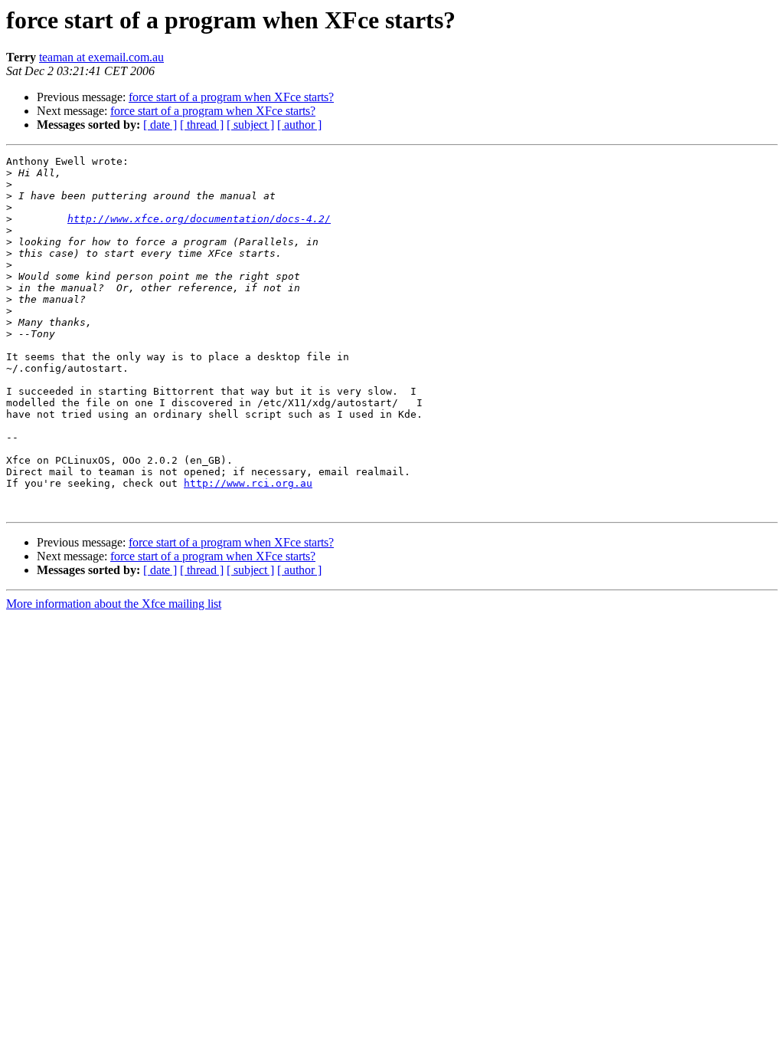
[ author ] (299, 124)
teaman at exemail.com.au (101, 57)
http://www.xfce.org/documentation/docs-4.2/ (199, 219)
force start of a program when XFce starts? (231, 96)
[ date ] (160, 124)
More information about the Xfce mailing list (113, 603)
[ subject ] (250, 124)
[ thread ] (202, 124)
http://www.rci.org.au (248, 483)
